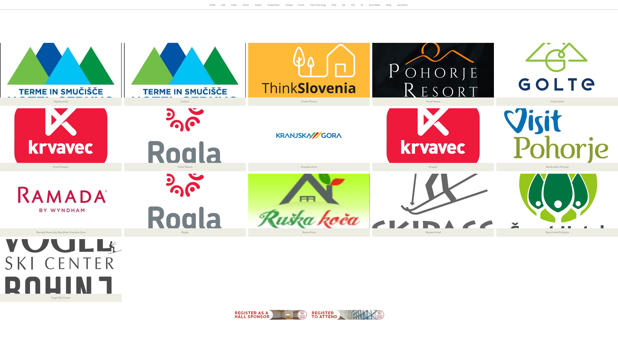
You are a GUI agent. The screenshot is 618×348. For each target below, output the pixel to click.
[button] (61, 74)
